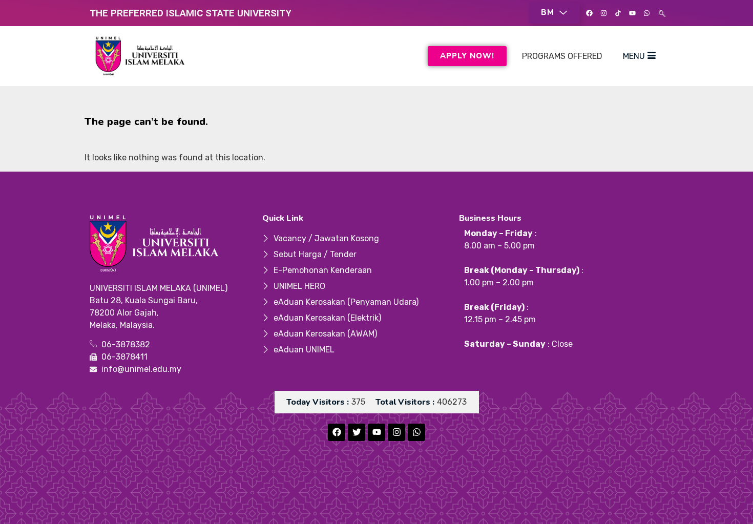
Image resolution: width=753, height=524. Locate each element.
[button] (554, 13)
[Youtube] (632, 13)
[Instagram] (603, 13)
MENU (634, 56)
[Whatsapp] (646, 13)
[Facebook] (589, 13)
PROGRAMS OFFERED (562, 56)
